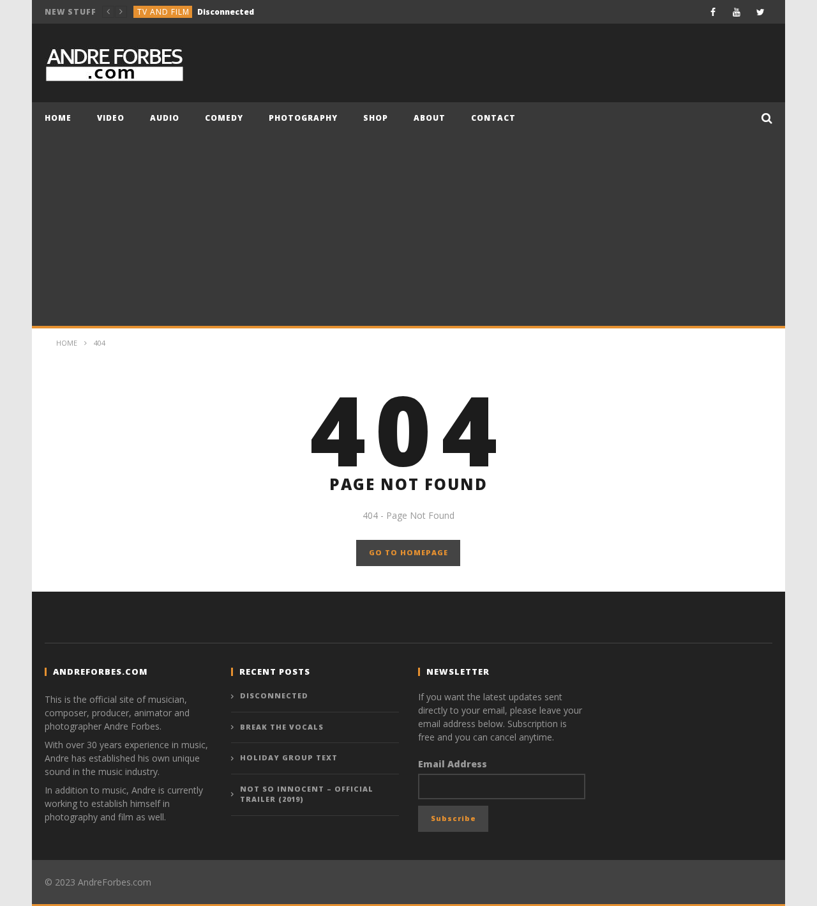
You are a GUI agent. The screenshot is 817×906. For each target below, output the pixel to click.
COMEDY (224, 117)
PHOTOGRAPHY (303, 117)
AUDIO (164, 117)
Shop (375, 117)
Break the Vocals (215, 12)
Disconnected (274, 695)
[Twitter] (760, 12)
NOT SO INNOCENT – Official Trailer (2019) (306, 794)
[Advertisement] (408, 230)
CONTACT (493, 117)
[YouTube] (737, 12)
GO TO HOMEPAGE (408, 552)
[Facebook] (713, 12)
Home (58, 117)
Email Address (452, 764)
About (430, 117)
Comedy (155, 12)
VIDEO (110, 117)
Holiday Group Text (289, 757)
